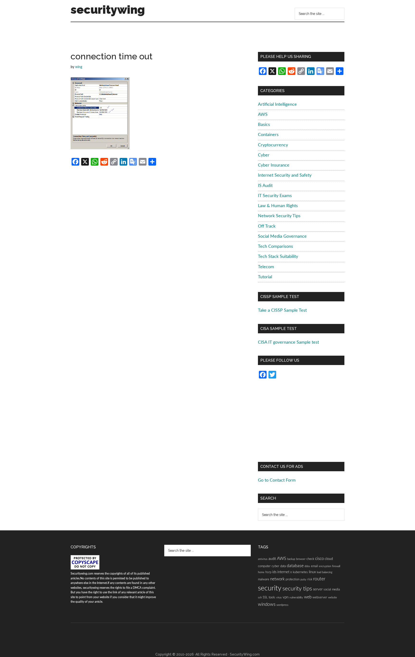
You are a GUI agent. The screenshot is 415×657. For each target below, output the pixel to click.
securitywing (108, 9)
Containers (268, 135)
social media (331, 589)
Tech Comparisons (275, 246)
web (307, 597)
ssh (260, 597)
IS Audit (265, 186)
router (319, 579)
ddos (307, 566)
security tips (297, 589)
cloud (329, 559)
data (283, 566)
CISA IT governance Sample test (288, 342)
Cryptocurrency (273, 145)
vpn (285, 597)
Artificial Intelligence (277, 104)
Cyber (263, 155)
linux (312, 572)
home (261, 572)
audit (272, 559)
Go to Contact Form (277, 480)
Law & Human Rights (278, 206)
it (291, 572)
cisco (319, 559)
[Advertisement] (160, 39)
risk (309, 579)
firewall (336, 566)
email (314, 566)
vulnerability (296, 597)
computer (264, 566)
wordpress (282, 605)
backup (291, 559)
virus (279, 597)
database (295, 566)
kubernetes (300, 572)
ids (274, 572)
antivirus (263, 559)
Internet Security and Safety (284, 175)
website (332, 597)
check (310, 559)
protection (292, 579)
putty (303, 579)
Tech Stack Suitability (278, 256)
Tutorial (265, 277)
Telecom (266, 267)
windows (266, 604)
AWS (263, 114)
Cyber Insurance (273, 165)
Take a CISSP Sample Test (282, 310)
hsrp (268, 572)
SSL (265, 597)
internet (283, 572)
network (277, 579)
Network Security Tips (279, 216)
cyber (275, 566)
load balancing (324, 572)
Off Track (266, 226)
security (269, 588)
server (318, 589)
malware (263, 579)
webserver (319, 597)
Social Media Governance (282, 236)
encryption (325, 566)
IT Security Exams (275, 196)
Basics (264, 125)
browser (300, 559)
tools (272, 597)
